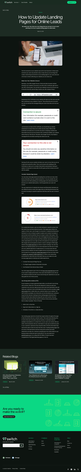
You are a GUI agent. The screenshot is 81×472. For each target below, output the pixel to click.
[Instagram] (71, 469)
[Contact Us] (71, 2)
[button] (16, 2)
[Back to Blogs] (6, 10)
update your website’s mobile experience (32, 254)
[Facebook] (68, 469)
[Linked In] (75, 469)
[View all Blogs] (6, 387)
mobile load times (32, 244)
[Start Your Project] (9, 416)
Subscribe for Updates (8, 442)
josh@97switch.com (26, 335)
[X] (78, 469)
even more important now (49, 270)
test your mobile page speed (39, 252)
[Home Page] (8, 2)
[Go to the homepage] (10, 439)
